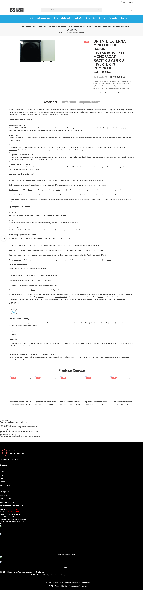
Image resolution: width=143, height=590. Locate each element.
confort (100, 297)
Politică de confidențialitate (60, 575)
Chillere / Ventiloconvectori (75, 33)
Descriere (50, 102)
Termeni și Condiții (43, 575)
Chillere (102, 18)
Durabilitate (13, 190)
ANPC (33, 575)
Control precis (14, 180)
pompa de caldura (113, 357)
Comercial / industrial (62, 18)
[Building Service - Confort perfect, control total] (17, 10)
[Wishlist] (21, 42)
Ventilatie (113, 18)
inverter (93, 112)
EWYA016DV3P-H (73, 357)
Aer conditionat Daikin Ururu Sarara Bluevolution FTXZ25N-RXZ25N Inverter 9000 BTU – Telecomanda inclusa (71, 401)
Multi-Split (78, 18)
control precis (115, 112)
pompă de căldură (26, 155)
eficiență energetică (110, 294)
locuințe (71, 199)
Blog (1, 478)
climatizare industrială (24, 357)
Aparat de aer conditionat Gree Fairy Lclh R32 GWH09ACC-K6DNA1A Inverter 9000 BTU (121, 401)
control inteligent (32, 245)
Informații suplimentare (81, 102)
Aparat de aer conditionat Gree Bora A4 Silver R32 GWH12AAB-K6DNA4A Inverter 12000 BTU (96, 401)
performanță (13, 150)
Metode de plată (5, 499)
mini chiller (95, 357)
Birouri (11, 223)
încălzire (75, 147)
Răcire (11, 135)
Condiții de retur (5, 495)
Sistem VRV (90, 18)
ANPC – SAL (68, 567)
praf (56, 275)
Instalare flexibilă (15, 195)
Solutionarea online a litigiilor (68, 554)
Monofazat (13, 125)
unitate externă (26, 360)
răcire (36, 138)
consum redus (13, 114)
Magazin (3, 475)
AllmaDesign (85, 582)
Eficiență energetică (16, 164)
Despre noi (3, 471)
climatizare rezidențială (40, 357)
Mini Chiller (24, 110)
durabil (72, 299)
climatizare (89, 110)
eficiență (36, 250)
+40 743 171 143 (12, 512)
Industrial (12, 227)
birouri (77, 199)
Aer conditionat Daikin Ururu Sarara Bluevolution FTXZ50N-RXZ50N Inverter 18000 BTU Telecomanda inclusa (21, 401)
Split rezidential (43, 18)
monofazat (103, 357)
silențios (17, 260)
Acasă (31, 18)
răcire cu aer (124, 357)
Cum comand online (7, 502)
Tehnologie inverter (16, 145)
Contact (124, 18)
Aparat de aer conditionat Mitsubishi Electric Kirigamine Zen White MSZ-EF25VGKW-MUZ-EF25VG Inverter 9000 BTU (46, 401)
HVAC (58, 190)
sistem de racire (15, 360)
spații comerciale (85, 199)
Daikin (30, 110)
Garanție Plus (4, 492)
